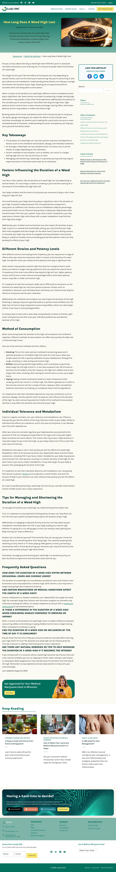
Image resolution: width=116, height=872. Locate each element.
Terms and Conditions (107, 867)
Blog (32, 828)
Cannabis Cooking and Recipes (17, 738)
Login (110, 3)
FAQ (32, 825)
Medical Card (57, 9)
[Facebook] (21, 2)
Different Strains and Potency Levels (93, 128)
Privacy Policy (95, 867)
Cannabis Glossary (38, 830)
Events (92, 9)
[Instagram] (29, 2)
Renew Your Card (98, 3)
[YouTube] (33, 2)
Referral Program (38, 836)
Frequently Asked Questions (90, 143)
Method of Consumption (89, 131)
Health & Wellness (87, 104)
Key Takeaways (85, 119)
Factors (25, 474)
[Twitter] (25, 2)
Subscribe (32, 855)
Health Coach (71, 9)
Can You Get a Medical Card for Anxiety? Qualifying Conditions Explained (95, 182)
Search (81, 86)
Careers (34, 833)
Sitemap (87, 867)
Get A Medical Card (105, 9)
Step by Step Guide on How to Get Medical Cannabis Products (92, 172)
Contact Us (63, 830)
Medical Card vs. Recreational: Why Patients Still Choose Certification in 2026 (94, 162)
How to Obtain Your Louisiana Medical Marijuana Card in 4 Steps (56, 745)
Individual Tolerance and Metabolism (94, 134)
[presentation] (19, 724)
